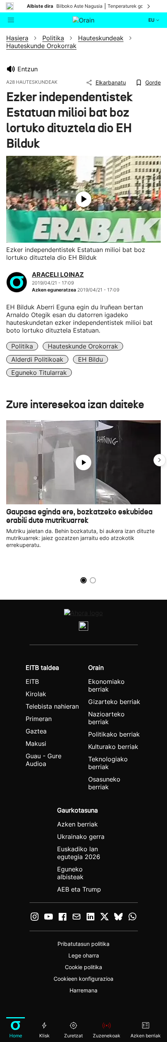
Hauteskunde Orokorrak (83, 346)
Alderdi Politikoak (37, 359)
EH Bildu (90, 359)
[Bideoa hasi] (83, 199)
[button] (159, 460)
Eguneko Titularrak (39, 372)
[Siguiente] (149, 6)
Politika (22, 346)
